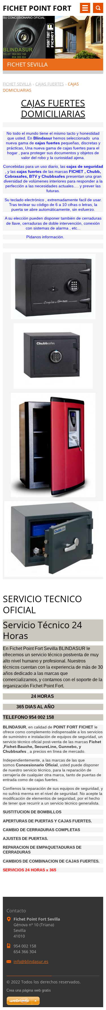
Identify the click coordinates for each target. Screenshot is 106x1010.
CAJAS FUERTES (49, 84)
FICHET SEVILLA (17, 84)
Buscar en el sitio (98, 8)
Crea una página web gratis (29, 990)
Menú (85, 8)
